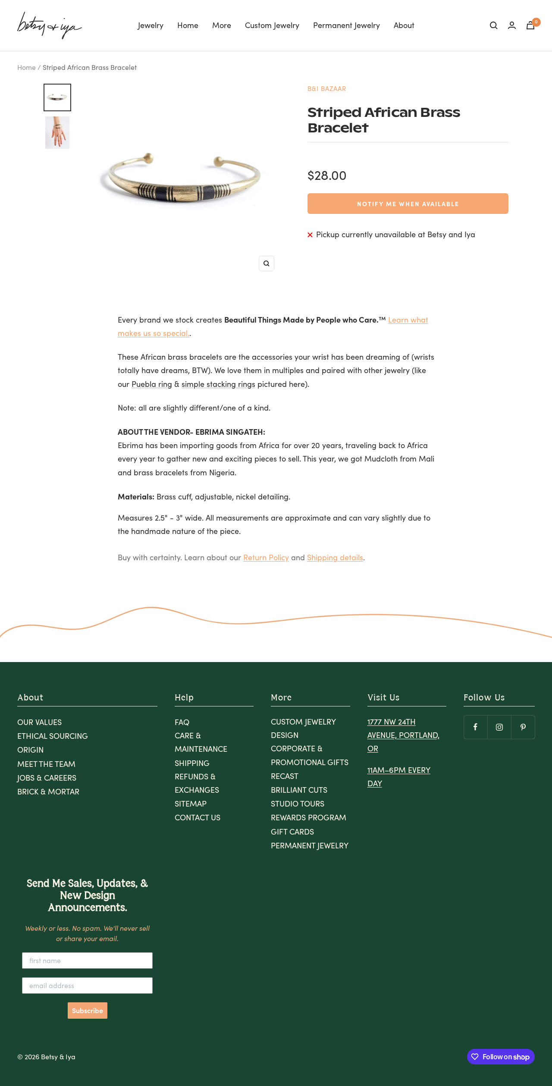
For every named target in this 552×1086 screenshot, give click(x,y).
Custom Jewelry (272, 25)
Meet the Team (46, 764)
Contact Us (197, 817)
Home (187, 25)
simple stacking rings (218, 384)
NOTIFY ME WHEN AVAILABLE (408, 203)
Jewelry (150, 25)
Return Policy (266, 557)
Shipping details (335, 557)
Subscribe (87, 1010)
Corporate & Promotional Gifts (309, 755)
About (404, 25)
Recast (284, 776)
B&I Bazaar (326, 88)
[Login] (512, 25)
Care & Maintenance (201, 742)
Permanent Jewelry (346, 25)
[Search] (494, 25)
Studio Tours (297, 803)
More (221, 25)
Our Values (39, 722)
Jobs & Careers (46, 777)
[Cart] (530, 25)
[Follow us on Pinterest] (523, 727)
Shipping (192, 763)
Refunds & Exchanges (197, 783)
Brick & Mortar (48, 791)
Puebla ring (152, 384)
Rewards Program (308, 817)
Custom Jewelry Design (303, 728)
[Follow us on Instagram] (499, 727)
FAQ (182, 722)
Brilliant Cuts (299, 790)
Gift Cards (292, 831)
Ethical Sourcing (52, 736)
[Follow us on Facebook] (475, 727)
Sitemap (191, 803)
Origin (30, 749)
